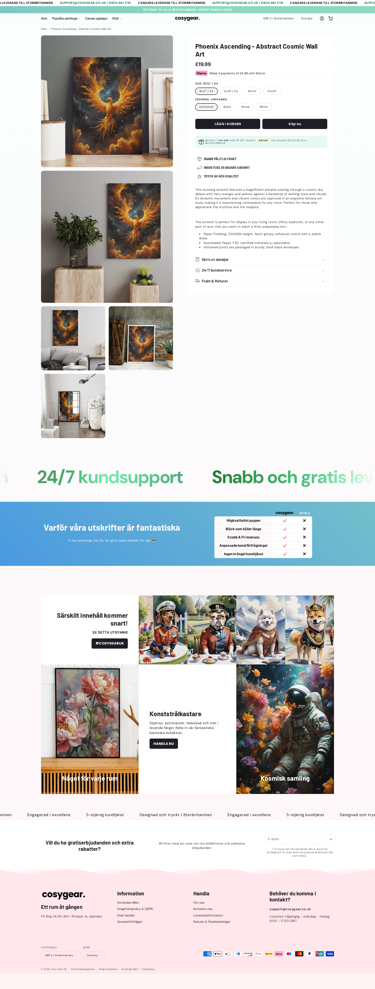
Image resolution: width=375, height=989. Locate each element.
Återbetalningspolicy (83, 969)
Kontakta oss (202, 909)
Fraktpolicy (148, 969)
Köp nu (295, 123)
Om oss (198, 903)
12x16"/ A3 (231, 91)
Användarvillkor (128, 903)
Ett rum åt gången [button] (61, 907)
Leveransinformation (208, 915)
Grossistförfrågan (129, 922)
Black (227, 107)
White (264, 107)
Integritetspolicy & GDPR (135, 909)
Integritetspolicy (108, 969)
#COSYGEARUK (109, 643)
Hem (44, 29)
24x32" (272, 91)
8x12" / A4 (206, 91)
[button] (66, 18)
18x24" (252, 91)
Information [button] (130, 893)
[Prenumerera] (330, 839)
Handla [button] (201, 893)
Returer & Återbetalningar (211, 922)
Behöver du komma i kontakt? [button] (293, 896)
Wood (245, 107)
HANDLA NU (163, 743)
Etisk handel (125, 915)
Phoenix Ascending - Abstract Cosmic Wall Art (81, 29)
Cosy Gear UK (59, 969)
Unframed (206, 107)
